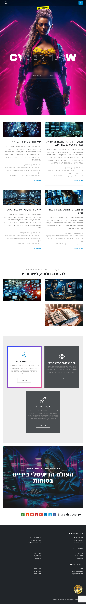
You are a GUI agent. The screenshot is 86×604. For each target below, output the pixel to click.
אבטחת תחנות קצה (77, 574)
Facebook (54, 514)
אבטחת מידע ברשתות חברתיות (26, 141)
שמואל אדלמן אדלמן (25, 233)
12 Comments (14, 175)
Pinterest (36, 514)
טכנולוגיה (80, 244)
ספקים (32, 243)
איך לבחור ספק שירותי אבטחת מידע (24, 209)
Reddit (27, 514)
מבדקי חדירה (67, 176)
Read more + (78, 180)
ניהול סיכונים (37, 568)
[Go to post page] (63, 290)
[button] (80, 3)
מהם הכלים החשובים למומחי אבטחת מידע (65, 211)
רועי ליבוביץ (27, 165)
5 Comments (60, 244)
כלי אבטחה (74, 244)
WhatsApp (23, 514)
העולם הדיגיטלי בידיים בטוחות (43, 477)
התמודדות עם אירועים (35, 538)
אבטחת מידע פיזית (36, 540)
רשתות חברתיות (26, 175)
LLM (81, 176)
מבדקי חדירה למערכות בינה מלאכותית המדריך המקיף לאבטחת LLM (64, 143)
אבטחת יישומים (78, 540)
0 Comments (58, 176)
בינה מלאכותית (76, 176)
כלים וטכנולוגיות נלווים (34, 543)
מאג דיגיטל (79, 568)
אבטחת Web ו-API (36, 167)
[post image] (64, 129)
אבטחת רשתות (78, 538)
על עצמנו (80, 558)
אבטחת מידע (38, 175)
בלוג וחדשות (37, 558)
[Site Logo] (78, 589)
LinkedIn (45, 514)
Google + (41, 514)
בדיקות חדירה (37, 574)
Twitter (50, 514)
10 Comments (20, 243)
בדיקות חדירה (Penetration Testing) (72, 170)
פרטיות (32, 175)
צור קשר (80, 553)
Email (32, 514)
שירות (28, 243)
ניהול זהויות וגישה (78, 543)
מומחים (69, 244)
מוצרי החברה (37, 553)
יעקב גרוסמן (70, 168)
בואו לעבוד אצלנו (78, 556)
